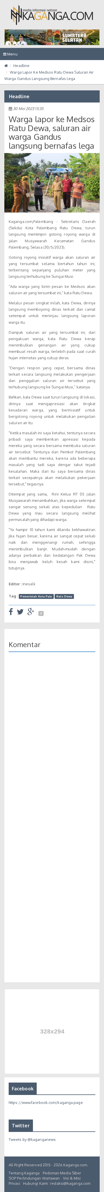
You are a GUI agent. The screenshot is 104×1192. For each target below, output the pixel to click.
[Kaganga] (52, 15)
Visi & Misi (72, 1178)
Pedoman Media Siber (62, 1173)
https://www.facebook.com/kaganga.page (46, 1102)
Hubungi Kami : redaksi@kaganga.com (56, 1183)
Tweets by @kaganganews (32, 1139)
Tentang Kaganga (24, 1173)
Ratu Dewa (64, 596)
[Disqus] (52, 740)
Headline (21, 65)
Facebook (23, 1089)
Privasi (14, 1183)
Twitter (21, 1125)
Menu (12, 55)
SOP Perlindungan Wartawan (34, 1178)
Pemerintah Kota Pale (36, 596)
